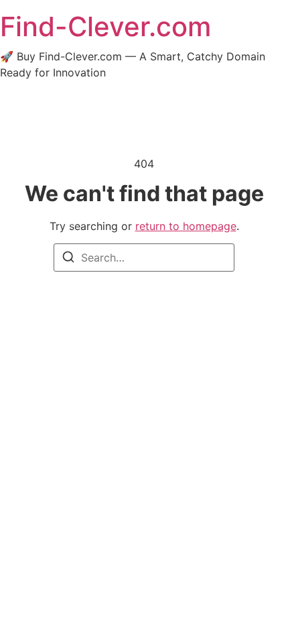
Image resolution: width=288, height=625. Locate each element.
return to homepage (185, 226)
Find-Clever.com (105, 26)
